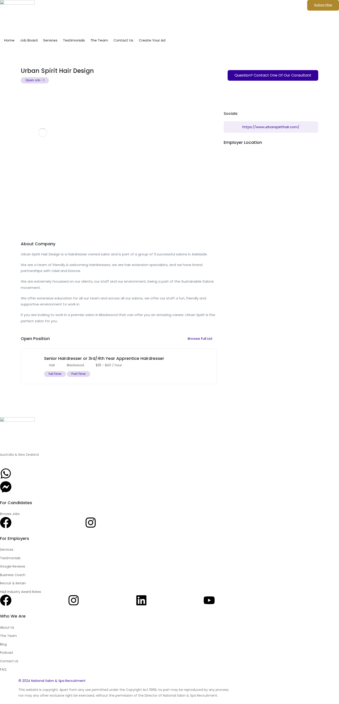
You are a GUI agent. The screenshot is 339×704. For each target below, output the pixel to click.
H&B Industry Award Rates (20, 591)
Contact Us (123, 40)
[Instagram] (90, 522)
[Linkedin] (141, 600)
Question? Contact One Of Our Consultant (273, 75)
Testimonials (74, 40)
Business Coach (12, 575)
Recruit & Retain (13, 583)
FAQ (3, 669)
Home (9, 40)
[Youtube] (209, 600)
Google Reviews (12, 566)
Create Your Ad (152, 40)
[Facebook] (6, 522)
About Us (7, 627)
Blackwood (75, 365)
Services (50, 40)
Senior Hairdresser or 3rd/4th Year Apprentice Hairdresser (104, 358)
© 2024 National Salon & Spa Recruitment (52, 680)
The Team (99, 40)
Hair (52, 365)
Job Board (29, 40)
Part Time (78, 374)
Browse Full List (201, 338)
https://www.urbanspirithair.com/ (270, 126)
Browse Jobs (10, 514)
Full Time (55, 374)
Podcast (6, 652)
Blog (3, 644)
